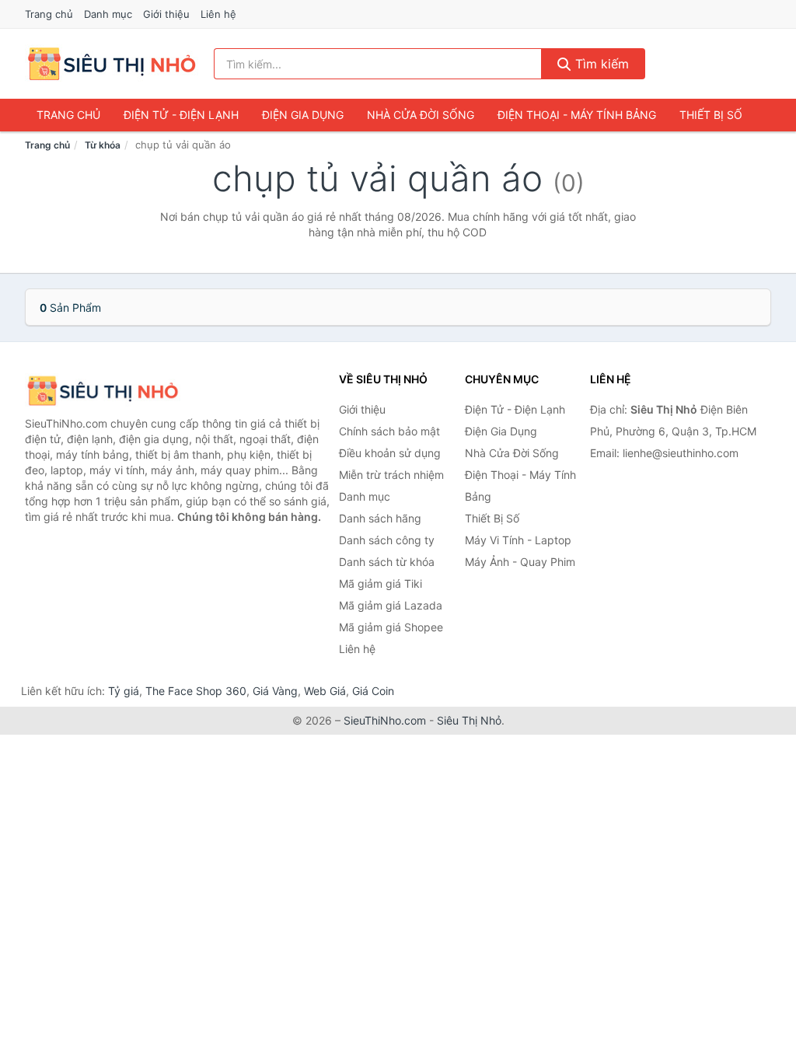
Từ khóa (102, 145)
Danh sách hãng (380, 518)
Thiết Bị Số (710, 114)
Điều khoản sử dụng (390, 452)
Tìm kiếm (600, 64)
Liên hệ (218, 14)
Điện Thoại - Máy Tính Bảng (577, 114)
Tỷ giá (123, 690)
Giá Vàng (275, 690)
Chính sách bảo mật (389, 431)
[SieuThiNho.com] (111, 63)
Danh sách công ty (387, 540)
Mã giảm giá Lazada (390, 605)
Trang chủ (49, 14)
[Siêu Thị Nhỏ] (102, 390)
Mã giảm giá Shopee (391, 627)
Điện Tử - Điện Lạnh (181, 114)
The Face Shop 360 (195, 690)
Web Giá (325, 690)
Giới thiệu (166, 14)
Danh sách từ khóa (387, 561)
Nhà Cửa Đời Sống (420, 114)
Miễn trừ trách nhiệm (391, 474)
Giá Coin (373, 690)
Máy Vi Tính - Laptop (518, 540)
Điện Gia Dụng (303, 114)
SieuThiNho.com (385, 720)
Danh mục (108, 14)
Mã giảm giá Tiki (380, 583)
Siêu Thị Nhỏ (469, 720)
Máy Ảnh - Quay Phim (520, 561)
